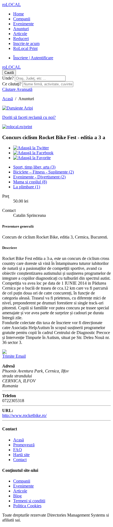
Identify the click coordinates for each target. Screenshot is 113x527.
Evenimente (23, 23)
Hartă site (21, 454)
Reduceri (21, 38)
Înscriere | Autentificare (33, 57)
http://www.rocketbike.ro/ (24, 415)
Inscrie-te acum (26, 43)
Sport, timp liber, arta (34, 167)
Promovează (24, 444)
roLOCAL (11, 4)
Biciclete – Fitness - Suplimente (43, 172)
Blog (17, 496)
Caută (9, 73)
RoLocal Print (25, 48)
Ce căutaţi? (11, 84)
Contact (20, 459)
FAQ (17, 449)
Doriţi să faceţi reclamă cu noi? (29, 117)
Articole (20, 33)
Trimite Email (14, 356)
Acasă (7, 98)
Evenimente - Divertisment (39, 177)
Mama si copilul (30, 182)
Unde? (8, 78)
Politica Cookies (27, 505)
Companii (21, 18)
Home (18, 14)
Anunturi (21, 28)
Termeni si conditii (29, 500)
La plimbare (26, 186)
